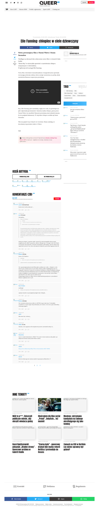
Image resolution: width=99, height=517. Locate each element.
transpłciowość (68, 98)
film (75, 90)
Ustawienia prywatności (58, 504)
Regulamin (79, 505)
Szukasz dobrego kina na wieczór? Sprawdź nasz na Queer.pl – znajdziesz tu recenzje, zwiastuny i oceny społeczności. (38, 139)
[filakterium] (24, 182)
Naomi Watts (67, 95)
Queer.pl (45, 3)
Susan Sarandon (81, 95)
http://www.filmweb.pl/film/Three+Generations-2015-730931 (34, 348)
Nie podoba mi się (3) (49, 177)
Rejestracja (91, 2)
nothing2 (20, 324)
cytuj (20, 249)
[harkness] (14, 187)
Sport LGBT (46, 9)
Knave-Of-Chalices (22, 285)
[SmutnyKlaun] (24, 187)
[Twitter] (14, 3)
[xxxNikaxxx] (33, 182)
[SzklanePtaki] (29, 187)
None (74, 95)
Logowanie (84, 2)
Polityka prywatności (39, 504)
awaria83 (20, 204)
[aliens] (49, 182)
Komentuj (57, 198)
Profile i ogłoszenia (35, 9)
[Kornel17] (19, 182)
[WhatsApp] (21, 3)
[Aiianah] (39, 182)
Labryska (20, 346)
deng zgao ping (21, 334)
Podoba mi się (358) (24, 177)
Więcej (82, 86)
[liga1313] (33, 187)
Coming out (56, 9)
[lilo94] (19, 187)
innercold (20, 356)
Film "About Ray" (68, 93)
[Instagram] (18, 3)
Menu (6, 3)
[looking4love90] (44, 182)
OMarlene (20, 301)
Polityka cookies (48, 504)
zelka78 (20, 314)
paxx (19, 215)
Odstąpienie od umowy (78, 504)
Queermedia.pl (24, 504)
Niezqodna (20, 254)
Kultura (81, 93)
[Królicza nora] (29, 182)
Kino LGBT (13, 9)
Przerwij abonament (68, 504)
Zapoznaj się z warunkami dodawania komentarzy (22, 198)
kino (76, 93)
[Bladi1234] (14, 182)
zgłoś (22, 249)
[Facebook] (11, 3)
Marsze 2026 (23, 9)
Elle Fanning (69, 90)
